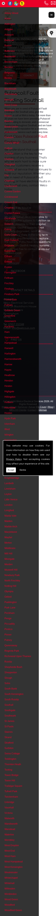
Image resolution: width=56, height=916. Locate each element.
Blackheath (10, 89)
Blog (50, 407)
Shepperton (10, 672)
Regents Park (11, 651)
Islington (8, 434)
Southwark (10, 715)
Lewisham (9, 488)
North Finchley (12, 580)
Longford (9, 510)
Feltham (8, 278)
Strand (7, 737)
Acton (7, 18)
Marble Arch (10, 526)
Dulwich (8, 224)
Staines (8, 732)
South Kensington (13, 694)
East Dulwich (11, 240)
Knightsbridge (11, 478)
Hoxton (8, 413)
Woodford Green (13, 910)
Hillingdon (9, 397)
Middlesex (9, 548)
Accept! (11, 470)
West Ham (10, 856)
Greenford (9, 315)
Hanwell (8, 348)
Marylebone (10, 532)
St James (9, 721)
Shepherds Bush (13, 667)
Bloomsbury (10, 94)
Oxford (7, 597)
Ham (7, 332)
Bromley (8, 121)
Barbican (9, 40)
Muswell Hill (10, 569)
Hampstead (10, 343)
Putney (8, 640)
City (6, 175)
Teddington (10, 759)
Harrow (8, 364)
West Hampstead (13, 861)
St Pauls (8, 726)
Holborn (8, 402)
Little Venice (10, 499)
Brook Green (11, 126)
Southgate (9, 710)
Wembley (9, 840)
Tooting (8, 769)
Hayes (7, 370)
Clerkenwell (10, 186)
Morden (8, 564)
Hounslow (9, 407)
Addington (9, 24)
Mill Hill (8, 553)
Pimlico (8, 629)
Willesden (9, 888)
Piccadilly (9, 624)
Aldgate (8, 29)
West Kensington (13, 867)
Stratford (8, 742)
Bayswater (10, 56)
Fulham (8, 305)
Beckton (8, 67)
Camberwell (10, 132)
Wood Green (11, 899)
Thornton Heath (12, 764)
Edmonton (9, 251)
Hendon (8, 380)
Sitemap (42, 410)
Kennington (10, 440)
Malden (8, 521)
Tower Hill (9, 780)
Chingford (9, 164)
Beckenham (10, 61)
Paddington (10, 602)
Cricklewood (11, 197)
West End (9, 850)
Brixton (8, 116)
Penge (7, 618)
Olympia (8, 591)
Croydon (9, 207)
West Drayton (11, 845)
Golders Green (12, 310)
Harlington (10, 353)
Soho (7, 683)
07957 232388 (46, 3)
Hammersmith (11, 337)
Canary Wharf (11, 143)
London (8, 505)
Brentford (9, 110)
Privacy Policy (14, 459)
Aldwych (9, 34)
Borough (9, 99)
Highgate (9, 391)
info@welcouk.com (53, 3)
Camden (9, 137)
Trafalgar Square (13, 786)
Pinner (7, 634)
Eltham (8, 256)
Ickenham (9, 424)
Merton (8, 542)
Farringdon (10, 272)
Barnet (7, 45)
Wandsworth (11, 823)
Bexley (8, 78)
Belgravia (9, 72)
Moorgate (9, 559)
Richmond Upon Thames (17, 656)
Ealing (7, 229)
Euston (8, 267)
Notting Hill (10, 586)
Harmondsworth (12, 359)
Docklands (10, 218)
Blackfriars (10, 83)
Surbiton (8, 748)
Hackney (9, 326)
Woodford (9, 905)
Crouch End (10, 202)
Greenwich (10, 321)
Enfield (8, 261)
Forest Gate (10, 299)
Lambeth (9, 483)
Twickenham (11, 796)
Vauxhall (9, 807)
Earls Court (10, 234)
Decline (23, 470)
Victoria (8, 813)
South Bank (10, 688)
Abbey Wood (11, 13)
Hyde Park (10, 418)
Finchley (9, 283)
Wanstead (9, 829)
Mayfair (8, 537)
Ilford (7, 429)
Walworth (9, 818)
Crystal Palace (12, 213)
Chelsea (8, 159)
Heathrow (9, 375)
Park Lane (9, 607)
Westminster (11, 872)
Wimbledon (10, 894)
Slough (8, 678)
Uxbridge (9, 802)
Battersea (9, 51)
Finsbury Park (11, 294)
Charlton (9, 153)
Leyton (8, 494)
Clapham (9, 180)
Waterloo (9, 834)
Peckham (9, 613)
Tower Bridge (11, 775)
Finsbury (9, 288)
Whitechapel (11, 878)
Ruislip (8, 661)
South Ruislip (11, 699)
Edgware (9, 245)
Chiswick (9, 170)
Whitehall (9, 883)
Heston (8, 386)
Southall (8, 705)
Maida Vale (10, 515)
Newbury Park (12, 575)
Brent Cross (10, 105)
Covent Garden (12, 191)
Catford (8, 148)
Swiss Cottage (12, 753)
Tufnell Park (10, 791)
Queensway (10, 645)
